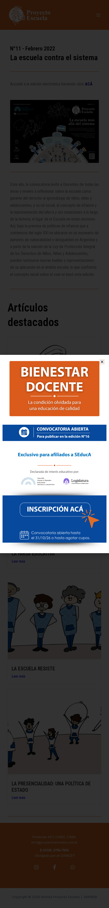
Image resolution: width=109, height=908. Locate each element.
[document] (54, 454)
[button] (102, 362)
